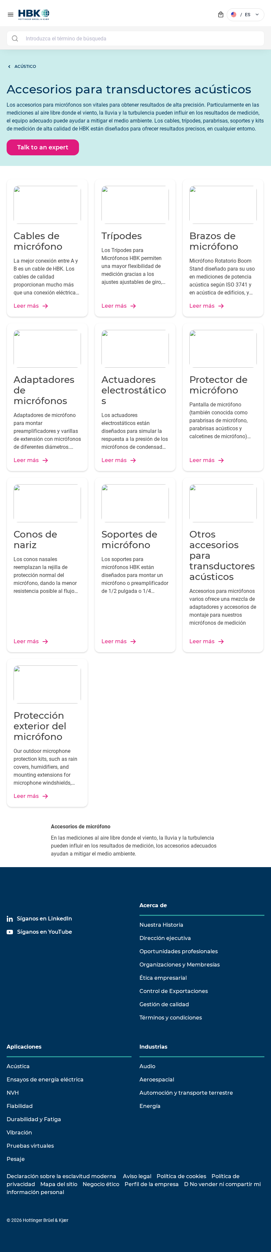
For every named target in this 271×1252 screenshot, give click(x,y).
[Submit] (14, 38)
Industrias (153, 1047)
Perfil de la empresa (152, 1184)
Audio (147, 1066)
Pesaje (16, 1159)
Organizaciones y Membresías (179, 965)
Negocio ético (101, 1184)
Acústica (18, 1066)
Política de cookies (181, 1176)
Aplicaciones (24, 1047)
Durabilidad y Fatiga (34, 1119)
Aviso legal (137, 1176)
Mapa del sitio (58, 1184)
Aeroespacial (156, 1079)
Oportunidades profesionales (178, 951)
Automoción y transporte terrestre (186, 1093)
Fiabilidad (20, 1106)
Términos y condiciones (170, 1018)
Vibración (19, 1132)
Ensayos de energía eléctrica (45, 1079)
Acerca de (153, 905)
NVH (13, 1093)
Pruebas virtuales (30, 1146)
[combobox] (135, 38)
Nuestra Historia (161, 925)
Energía (150, 1106)
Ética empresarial (163, 978)
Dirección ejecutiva (165, 938)
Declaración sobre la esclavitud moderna (61, 1176)
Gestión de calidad (164, 1004)
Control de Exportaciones (173, 991)
